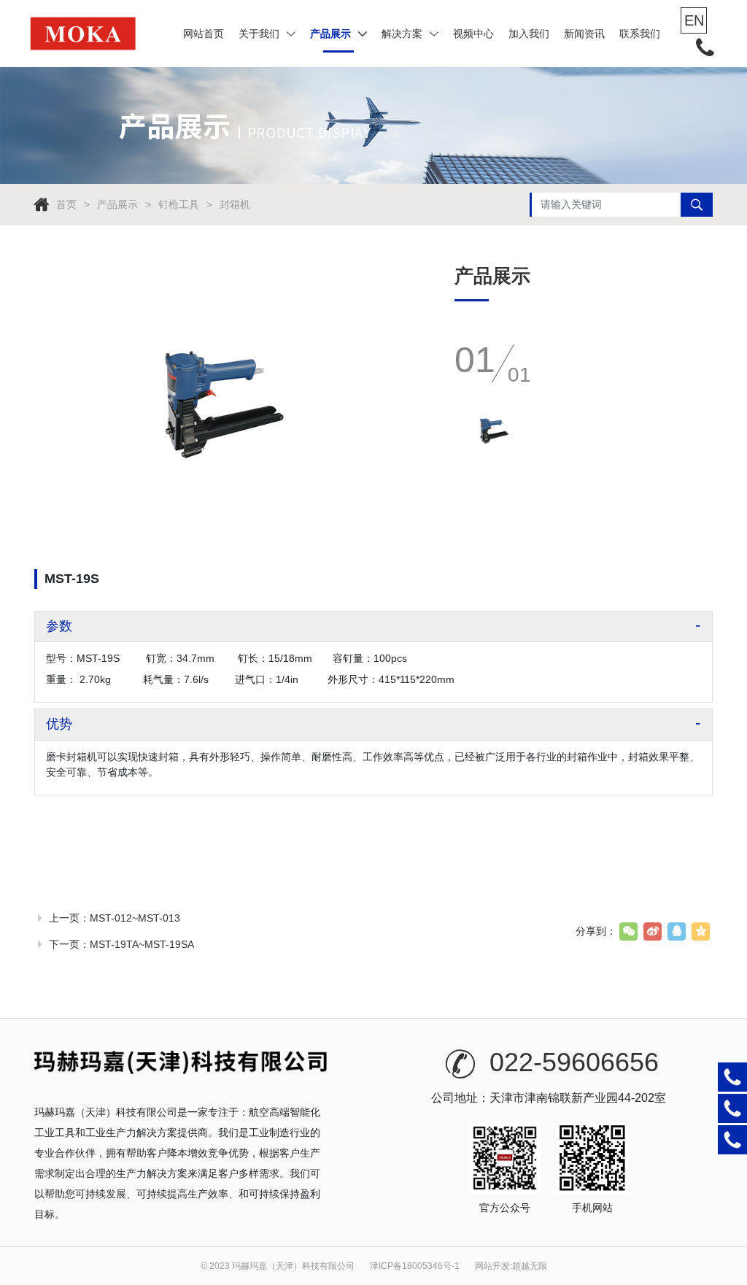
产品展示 (330, 33)
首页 (66, 204)
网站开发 (492, 1266)
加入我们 (528, 33)
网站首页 (203, 33)
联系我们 (639, 33)
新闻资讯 (584, 33)
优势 (59, 724)
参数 (59, 626)
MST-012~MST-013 (135, 918)
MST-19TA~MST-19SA (142, 944)
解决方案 (402, 33)
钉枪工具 (178, 204)
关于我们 (259, 33)
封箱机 (235, 204)
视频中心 (473, 33)
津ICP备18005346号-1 (415, 1266)
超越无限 (529, 1266)
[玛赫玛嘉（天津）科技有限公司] (83, 33)
